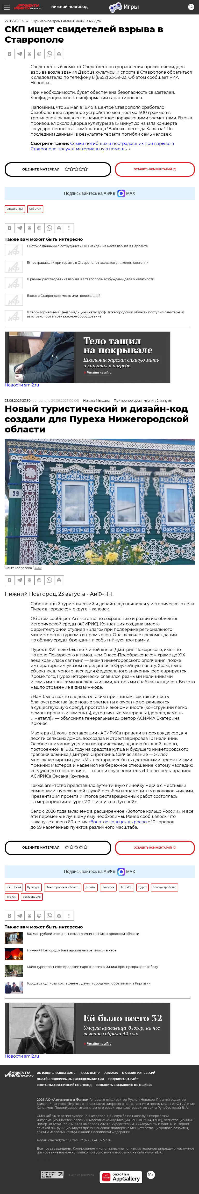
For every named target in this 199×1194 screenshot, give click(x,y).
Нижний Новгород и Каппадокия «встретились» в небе (71, 950)
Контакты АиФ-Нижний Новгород (64, 1085)
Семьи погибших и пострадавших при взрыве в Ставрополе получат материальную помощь (102, 146)
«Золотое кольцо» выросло (118, 821)
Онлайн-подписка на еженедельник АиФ (70, 1079)
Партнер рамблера (81, 1174)
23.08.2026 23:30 (18, 400)
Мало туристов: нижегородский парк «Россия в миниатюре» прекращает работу (92, 967)
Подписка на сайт (123, 1079)
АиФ (38, 568)
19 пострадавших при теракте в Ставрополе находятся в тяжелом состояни (87, 263)
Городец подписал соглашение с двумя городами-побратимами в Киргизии (89, 983)
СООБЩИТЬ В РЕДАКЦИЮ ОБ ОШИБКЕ (124, 1085)
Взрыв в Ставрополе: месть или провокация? (63, 296)
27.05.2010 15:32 (17, 21)
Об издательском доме (56, 1073)
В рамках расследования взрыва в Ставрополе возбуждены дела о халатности (90, 279)
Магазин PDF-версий (138, 1073)
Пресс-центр (90, 1073)
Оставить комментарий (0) (155, 169)
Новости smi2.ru (22, 385)
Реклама (111, 1073)
